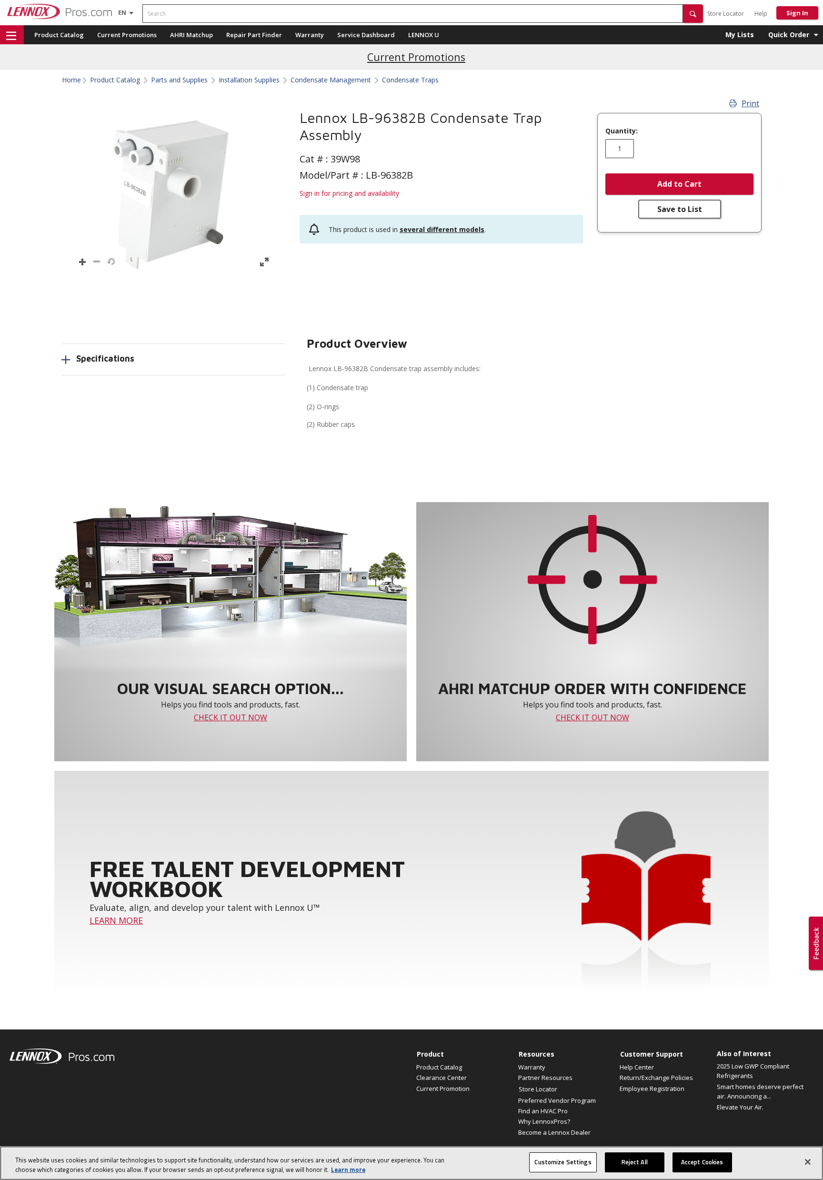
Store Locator (725, 14)
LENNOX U (423, 34)
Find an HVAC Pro (543, 1111)
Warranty (309, 34)
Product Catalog (59, 34)
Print (750, 103)
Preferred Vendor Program (557, 1100)
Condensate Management (331, 80)
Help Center (637, 1067)
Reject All (635, 1162)
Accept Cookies (702, 1162)
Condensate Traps (410, 80)
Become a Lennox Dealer (554, 1132)
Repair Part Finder (254, 34)
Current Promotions (127, 34)
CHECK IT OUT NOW (230, 717)
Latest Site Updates (416, 57)
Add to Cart (679, 184)
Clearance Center (441, 1077)
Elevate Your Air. (740, 1107)
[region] (411, 1163)
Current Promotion (443, 1088)
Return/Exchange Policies (656, 1077)
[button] (693, 13)
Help (760, 14)
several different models (442, 229)
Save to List (679, 209)
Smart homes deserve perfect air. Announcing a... (760, 1091)
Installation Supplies (249, 80)
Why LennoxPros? (544, 1121)
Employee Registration (652, 1088)
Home (71, 80)
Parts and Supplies (179, 80)
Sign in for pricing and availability (349, 193)
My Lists (739, 34)
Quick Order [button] (788, 34)
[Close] (807, 1161)
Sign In (797, 13)
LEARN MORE (116, 920)
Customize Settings (562, 1162)
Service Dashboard (366, 34)
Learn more (348, 1169)
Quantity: (621, 131)
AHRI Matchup (191, 34)
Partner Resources (545, 1077)
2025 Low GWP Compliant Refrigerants (753, 1071)
